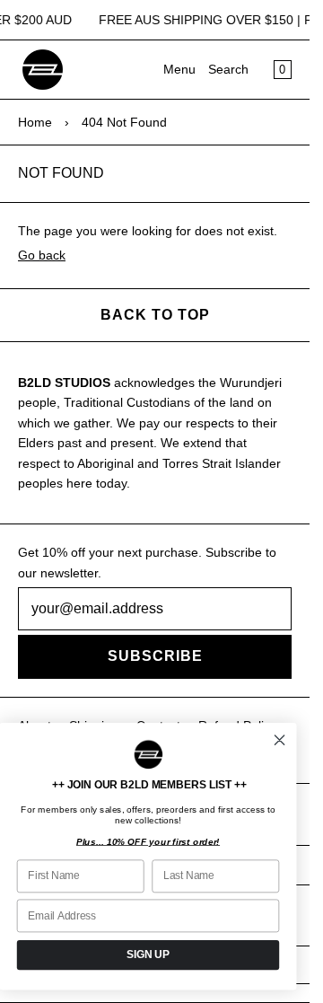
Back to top (155, 314)
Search (228, 69)
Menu (179, 69)
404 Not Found (124, 122)
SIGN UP (148, 954)
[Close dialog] (280, 740)
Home (35, 122)
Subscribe (155, 656)
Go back (41, 255)
